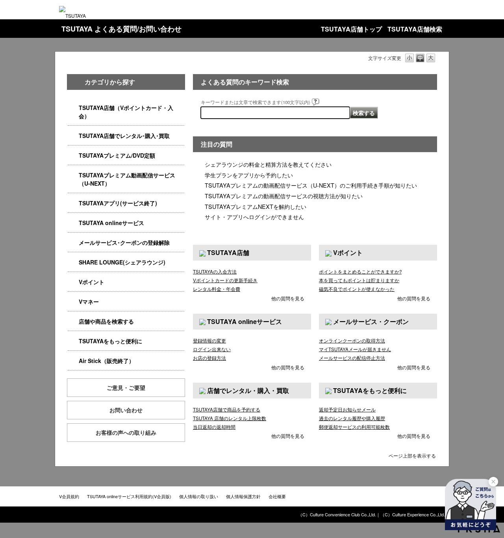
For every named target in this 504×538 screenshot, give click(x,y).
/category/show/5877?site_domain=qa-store (73, 262)
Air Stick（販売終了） (106, 361)
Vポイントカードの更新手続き (225, 280)
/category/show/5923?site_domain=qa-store (73, 175)
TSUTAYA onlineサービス (111, 223)
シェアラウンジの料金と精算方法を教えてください (268, 164)
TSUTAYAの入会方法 (215, 271)
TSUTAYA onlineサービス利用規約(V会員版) (129, 496)
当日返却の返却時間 (214, 427)
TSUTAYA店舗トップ (351, 29)
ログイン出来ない (212, 349)
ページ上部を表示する (412, 455)
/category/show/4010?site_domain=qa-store (73, 223)
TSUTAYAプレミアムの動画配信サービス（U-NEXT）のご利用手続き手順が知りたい (311, 185)
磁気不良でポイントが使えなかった (357, 289)
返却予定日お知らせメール (347, 409)
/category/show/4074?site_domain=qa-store (73, 282)
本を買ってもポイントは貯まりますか (359, 280)
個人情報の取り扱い (198, 496)
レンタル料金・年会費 (216, 289)
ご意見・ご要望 (126, 387)
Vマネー (89, 301)
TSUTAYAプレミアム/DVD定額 (117, 155)
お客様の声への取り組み (126, 432)
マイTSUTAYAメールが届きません (355, 349)
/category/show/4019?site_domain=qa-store (73, 203)
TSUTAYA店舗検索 (414, 29)
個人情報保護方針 (243, 496)
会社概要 (277, 496)
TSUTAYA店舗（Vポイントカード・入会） (126, 112)
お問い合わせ (126, 410)
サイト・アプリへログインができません (254, 216)
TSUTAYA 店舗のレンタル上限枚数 (229, 418)
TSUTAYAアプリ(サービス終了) (118, 203)
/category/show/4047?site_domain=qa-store (73, 108)
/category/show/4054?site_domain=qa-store (73, 136)
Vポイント (91, 282)
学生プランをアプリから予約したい (249, 175)
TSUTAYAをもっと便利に (110, 341)
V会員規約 (69, 496)
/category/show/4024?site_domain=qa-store (73, 341)
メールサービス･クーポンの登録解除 (124, 242)
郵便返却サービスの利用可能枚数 (354, 427)
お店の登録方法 (209, 358)
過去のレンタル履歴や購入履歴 (352, 418)
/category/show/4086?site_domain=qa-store (73, 321)
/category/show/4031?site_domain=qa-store (73, 155)
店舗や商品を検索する (106, 321)
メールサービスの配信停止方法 (352, 358)
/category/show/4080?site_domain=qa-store (73, 242)
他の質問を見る (287, 298)
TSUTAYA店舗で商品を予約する (226, 409)
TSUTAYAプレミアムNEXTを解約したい (255, 206)
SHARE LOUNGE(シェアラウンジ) (122, 262)
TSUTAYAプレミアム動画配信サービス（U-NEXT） (127, 179)
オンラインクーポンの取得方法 (352, 340)
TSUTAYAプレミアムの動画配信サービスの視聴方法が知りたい (284, 196)
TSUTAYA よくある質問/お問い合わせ (121, 29)
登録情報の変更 (209, 340)
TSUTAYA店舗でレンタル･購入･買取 (124, 136)
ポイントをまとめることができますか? (360, 271)
